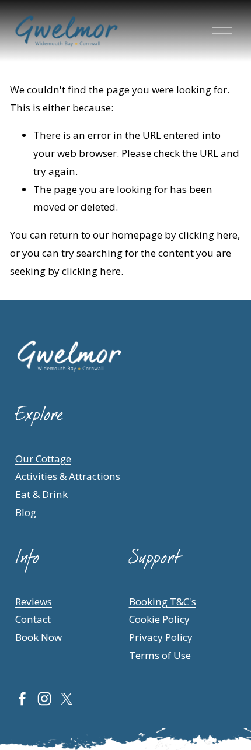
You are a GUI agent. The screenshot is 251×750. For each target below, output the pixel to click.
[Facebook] (22, 699)
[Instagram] (44, 699)
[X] (67, 699)
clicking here (208, 234)
